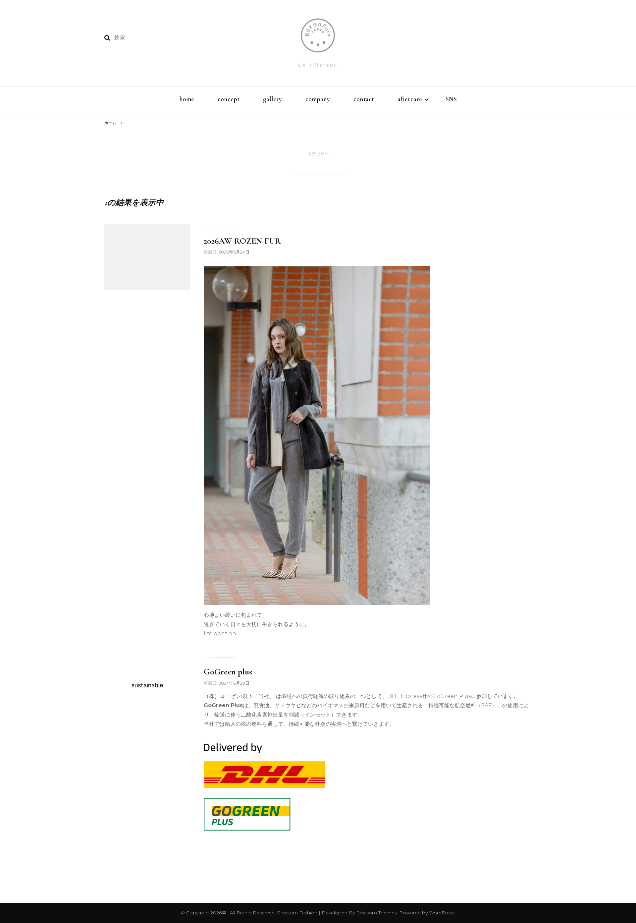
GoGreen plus (228, 671)
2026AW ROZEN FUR (242, 241)
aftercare (410, 99)
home (186, 99)
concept (228, 99)
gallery (272, 99)
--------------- (220, 226)
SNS (451, 99)
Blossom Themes (376, 913)
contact (363, 99)
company (317, 99)
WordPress (441, 913)
